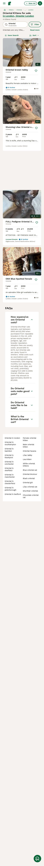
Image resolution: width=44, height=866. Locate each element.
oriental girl (28, 483)
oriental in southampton (10, 443)
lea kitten (27, 459)
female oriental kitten (29, 439)
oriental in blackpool (9, 456)
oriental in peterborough (10, 489)
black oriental (29, 478)
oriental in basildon (9, 450)
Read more (35, 30)
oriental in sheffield (9, 469)
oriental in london (12, 438)
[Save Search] (37, 858)
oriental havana (29, 451)
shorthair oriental (30, 491)
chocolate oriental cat (30, 496)
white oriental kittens (29, 465)
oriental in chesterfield (10, 482)
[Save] (36, 70)
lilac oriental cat (30, 487)
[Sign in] (40, 3)
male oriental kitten (28, 445)
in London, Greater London (18, 15)
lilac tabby (27, 455)
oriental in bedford (13, 494)
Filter (36, 24)
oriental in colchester (9, 463)
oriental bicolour (30, 474)
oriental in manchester (10, 476)
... (25, 10)
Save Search (13, 35)
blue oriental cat (30, 470)
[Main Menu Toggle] (4, 3)
